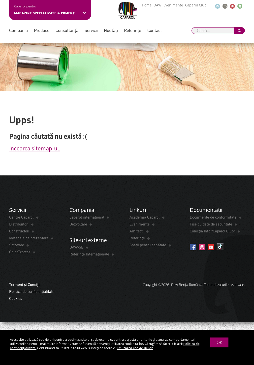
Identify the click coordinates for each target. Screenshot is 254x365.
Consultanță (67, 30)
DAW (157, 5)
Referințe (132, 30)
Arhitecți (137, 230)
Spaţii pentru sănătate (148, 244)
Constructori (19, 230)
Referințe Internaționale (89, 253)
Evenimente (173, 5)
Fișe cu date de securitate (211, 223)
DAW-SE (76, 247)
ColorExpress (20, 251)
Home (147, 5)
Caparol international (87, 217)
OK (219, 342)
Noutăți (111, 30)
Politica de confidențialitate (31, 291)
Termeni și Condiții (24, 284)
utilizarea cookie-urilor (135, 348)
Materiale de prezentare (29, 237)
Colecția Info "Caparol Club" (213, 230)
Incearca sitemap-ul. (34, 147)
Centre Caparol (21, 217)
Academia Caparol (144, 217)
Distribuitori (19, 223)
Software (17, 244)
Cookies (15, 298)
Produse (41, 30)
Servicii (91, 30)
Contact (154, 30)
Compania (18, 30)
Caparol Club (196, 5)
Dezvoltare (78, 223)
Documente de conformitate (213, 217)
